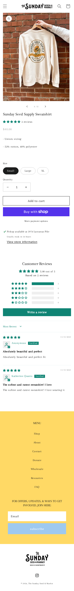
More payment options (36, 221)
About (37, 442)
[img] (12, 337)
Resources (37, 478)
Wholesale (37, 469)
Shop (37, 433)
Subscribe (37, 529)
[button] (5, 6)
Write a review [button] (37, 312)
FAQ (37, 486)
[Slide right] (45, 106)
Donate (37, 460)
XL (42, 170)
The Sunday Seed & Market (40, 583)
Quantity (7, 179)
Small (10, 170)
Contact (37, 451)
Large (28, 170)
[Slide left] (27, 106)
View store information (22, 241)
